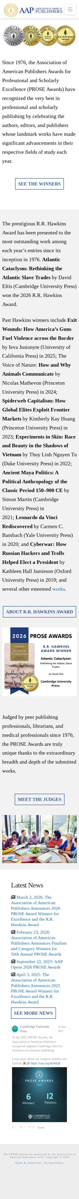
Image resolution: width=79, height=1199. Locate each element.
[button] (70, 9)
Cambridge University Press (35, 1029)
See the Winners (39, 184)
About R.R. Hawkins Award (39, 611)
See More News (33, 1013)
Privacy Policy (54, 1163)
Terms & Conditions (28, 1163)
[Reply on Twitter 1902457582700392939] (14, 1127)
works (58, 589)
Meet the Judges (39, 799)
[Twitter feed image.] (39, 1094)
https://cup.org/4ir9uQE (46, 1063)
